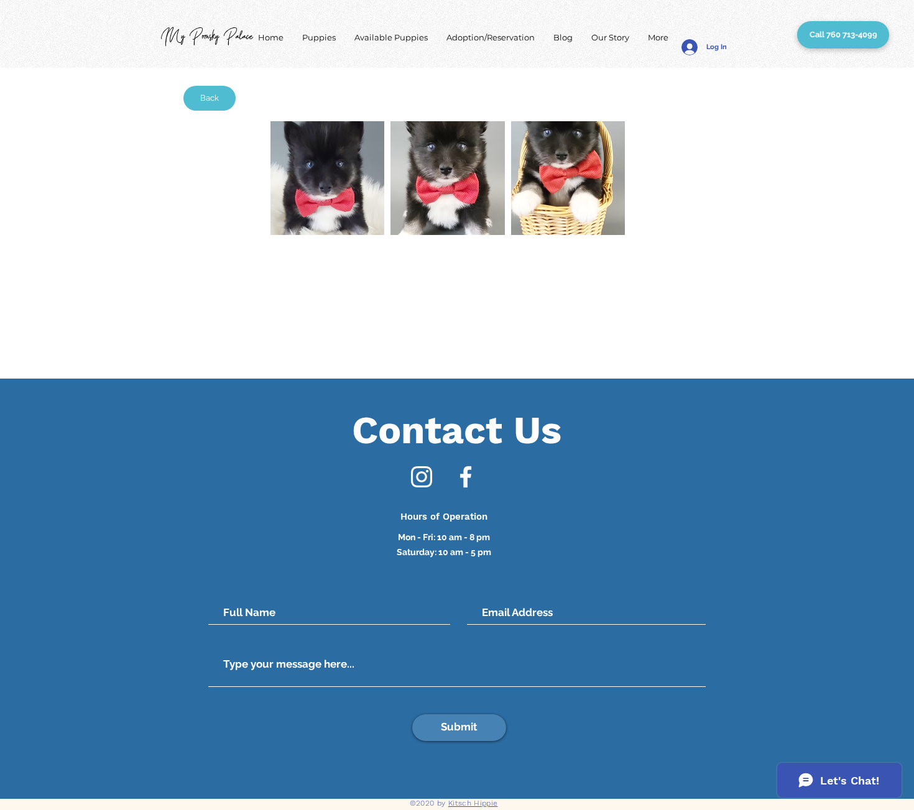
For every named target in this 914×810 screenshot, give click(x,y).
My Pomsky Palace (207, 38)
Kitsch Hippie (473, 803)
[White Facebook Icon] (465, 477)
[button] (319, 37)
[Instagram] (421, 477)
